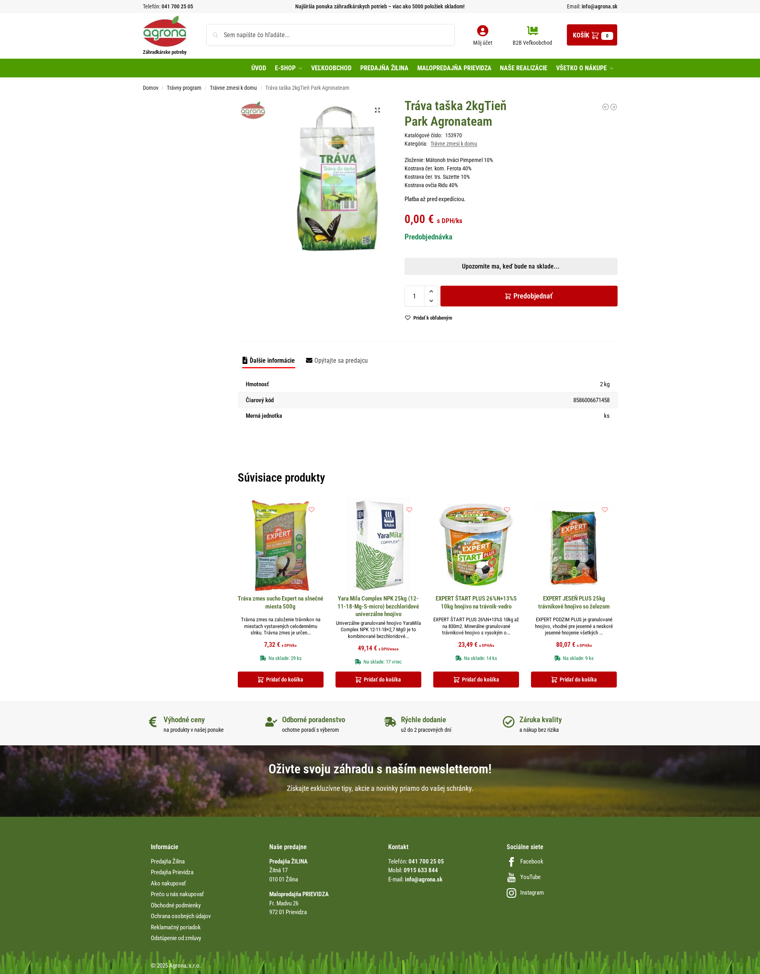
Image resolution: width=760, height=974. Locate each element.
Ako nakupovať (168, 883)
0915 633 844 (421, 870)
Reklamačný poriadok (176, 927)
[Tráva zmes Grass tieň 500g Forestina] (614, 107)
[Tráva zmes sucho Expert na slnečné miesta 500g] (281, 545)
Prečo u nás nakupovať (177, 894)
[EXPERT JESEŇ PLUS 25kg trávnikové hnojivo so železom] (574, 545)
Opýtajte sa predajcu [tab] (341, 360)
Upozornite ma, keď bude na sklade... (369, 279)
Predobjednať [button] (373, 298)
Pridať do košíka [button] (284, 679)
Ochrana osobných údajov (181, 916)
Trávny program (184, 88)
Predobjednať (533, 296)
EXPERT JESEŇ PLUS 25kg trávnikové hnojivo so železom (574, 602)
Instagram (532, 892)
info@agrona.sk (599, 6)
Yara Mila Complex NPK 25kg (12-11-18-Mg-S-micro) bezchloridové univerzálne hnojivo (378, 606)
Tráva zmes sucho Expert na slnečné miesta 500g (280, 602)
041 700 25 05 (177, 6)
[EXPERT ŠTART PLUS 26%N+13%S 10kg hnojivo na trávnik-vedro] (476, 545)
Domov (150, 88)
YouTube (530, 877)
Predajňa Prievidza (172, 872)
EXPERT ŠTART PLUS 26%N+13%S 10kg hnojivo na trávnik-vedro (476, 602)
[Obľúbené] (312, 510)
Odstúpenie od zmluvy (176, 938)
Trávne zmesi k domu (233, 88)
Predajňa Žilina (168, 861)
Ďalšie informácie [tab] (272, 360)
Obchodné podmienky (176, 905)
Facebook (531, 861)
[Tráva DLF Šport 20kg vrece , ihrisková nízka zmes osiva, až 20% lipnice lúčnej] (606, 107)
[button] (592, 35)
